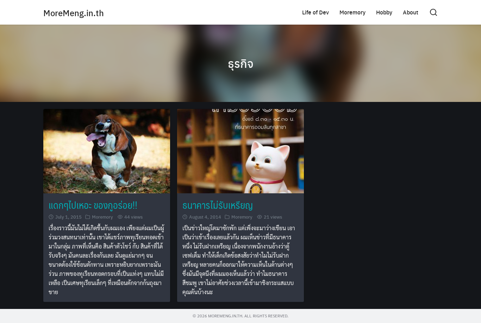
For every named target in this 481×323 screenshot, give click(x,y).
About (410, 12)
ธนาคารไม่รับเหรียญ (217, 204)
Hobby (384, 12)
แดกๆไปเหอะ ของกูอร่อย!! (93, 204)
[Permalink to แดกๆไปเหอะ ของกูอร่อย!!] (106, 150)
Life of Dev (315, 12)
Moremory (352, 12)
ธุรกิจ (241, 63)
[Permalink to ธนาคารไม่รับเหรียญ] (240, 150)
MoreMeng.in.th (73, 13)
